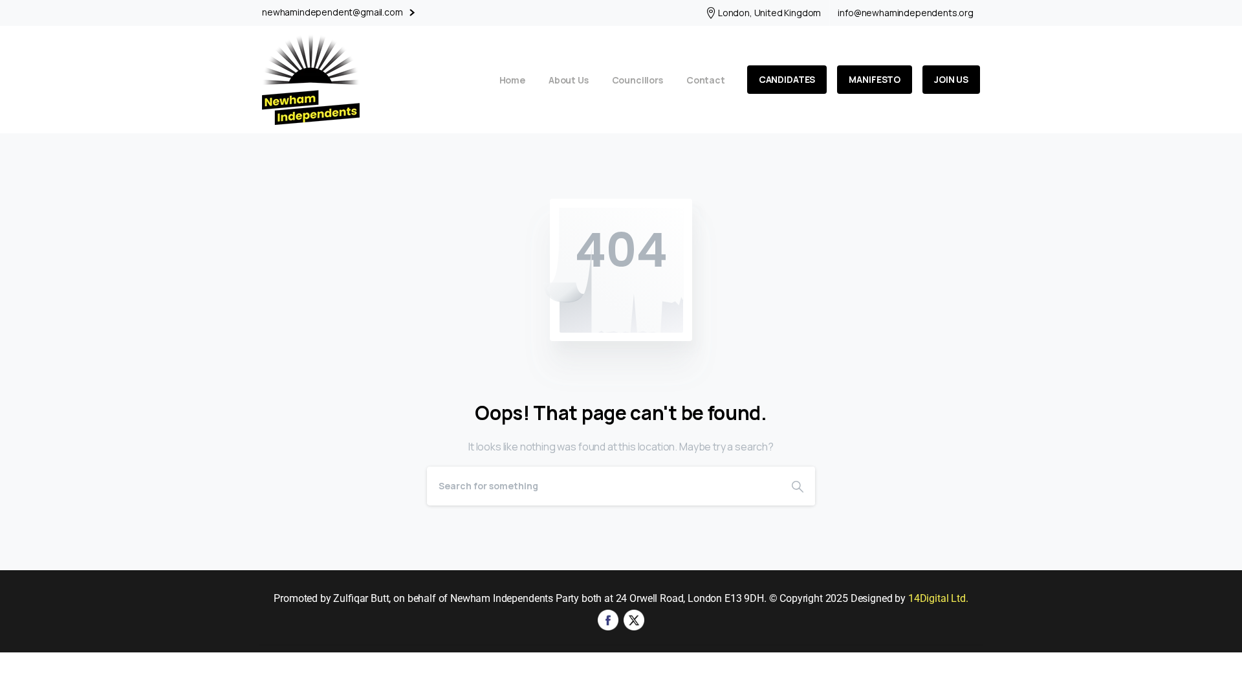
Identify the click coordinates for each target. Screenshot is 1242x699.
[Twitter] (634, 619)
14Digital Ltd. (938, 598)
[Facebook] (608, 619)
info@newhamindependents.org (906, 13)
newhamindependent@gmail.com (333, 12)
